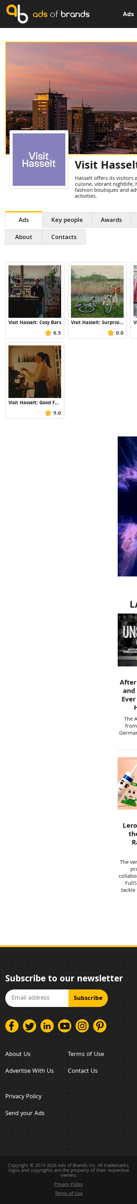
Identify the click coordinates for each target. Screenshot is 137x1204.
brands (61, 13)
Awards (111, 221)
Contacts (64, 238)
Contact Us (83, 1071)
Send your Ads (25, 1114)
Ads (128, 15)
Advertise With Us (29, 1071)
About (23, 238)
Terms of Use (86, 1055)
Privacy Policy (23, 1097)
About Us (18, 1055)
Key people (67, 221)
